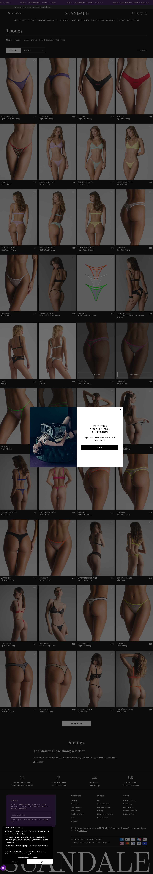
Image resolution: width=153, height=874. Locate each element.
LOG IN (99, 448)
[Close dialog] (120, 410)
